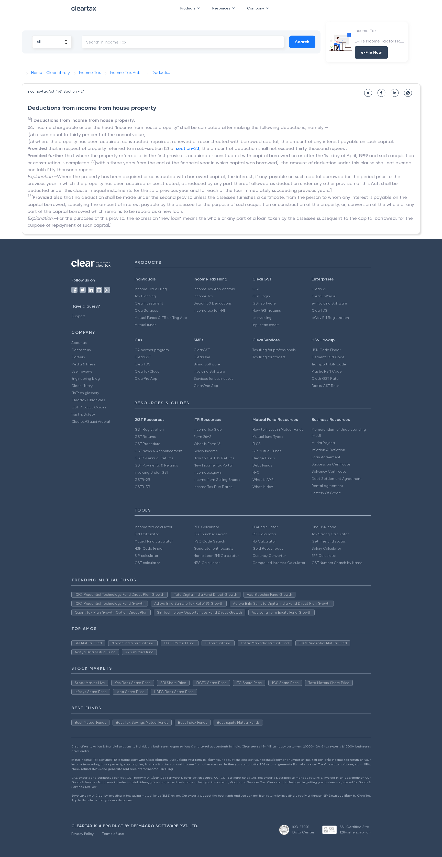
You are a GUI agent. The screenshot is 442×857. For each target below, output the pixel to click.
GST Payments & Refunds (156, 465)
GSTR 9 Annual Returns (154, 458)
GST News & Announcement (159, 451)
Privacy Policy (82, 834)
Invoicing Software (209, 371)
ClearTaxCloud (147, 371)
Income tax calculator (153, 527)
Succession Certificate (331, 464)
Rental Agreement (327, 486)
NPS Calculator (206, 563)
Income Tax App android (214, 289)
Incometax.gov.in (208, 472)
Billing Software (207, 364)
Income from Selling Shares (217, 480)
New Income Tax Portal (213, 465)
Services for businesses (213, 378)
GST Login (261, 296)
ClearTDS (319, 310)
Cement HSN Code (328, 357)
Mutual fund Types (267, 437)
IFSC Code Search (209, 541)
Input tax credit (265, 325)
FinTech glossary (85, 393)
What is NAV (262, 487)
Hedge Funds (263, 458)
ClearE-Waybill (324, 296)
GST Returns (145, 437)
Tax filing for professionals (274, 350)
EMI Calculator (147, 534)
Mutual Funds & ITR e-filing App (161, 318)
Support (78, 316)
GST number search (210, 534)
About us (79, 343)
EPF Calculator (324, 556)
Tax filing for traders (268, 357)
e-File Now (371, 52)
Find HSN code (324, 527)
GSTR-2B (142, 480)
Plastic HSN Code (327, 371)
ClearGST (320, 289)
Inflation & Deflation (328, 450)
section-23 (187, 148)
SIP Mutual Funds (266, 451)
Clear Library (82, 386)
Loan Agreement (326, 457)
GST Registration (149, 429)
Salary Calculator (326, 548)
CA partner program (152, 350)
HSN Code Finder (326, 350)
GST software (264, 303)
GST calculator (147, 563)
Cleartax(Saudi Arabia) (90, 421)
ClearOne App (206, 386)
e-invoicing (261, 318)
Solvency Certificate (329, 471)
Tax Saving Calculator (330, 534)
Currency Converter (269, 556)
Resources (221, 8)
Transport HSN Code (329, 364)
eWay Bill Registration (330, 318)
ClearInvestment (149, 303)
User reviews (82, 371)
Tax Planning (145, 296)
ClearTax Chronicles (88, 400)
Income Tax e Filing (151, 289)
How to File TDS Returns (214, 458)
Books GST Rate (325, 386)
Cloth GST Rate (325, 378)
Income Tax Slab (208, 429)
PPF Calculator (206, 527)
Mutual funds (145, 325)
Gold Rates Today (267, 548)
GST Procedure (147, 444)
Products (187, 8)
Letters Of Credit (326, 493)
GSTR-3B (142, 487)
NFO (256, 472)
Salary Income (206, 451)
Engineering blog (85, 378)
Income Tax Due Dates (213, 487)
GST (256, 289)
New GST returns (266, 310)
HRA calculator (265, 527)
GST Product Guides (88, 407)
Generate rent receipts (214, 548)
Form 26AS (203, 437)
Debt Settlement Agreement (337, 478)
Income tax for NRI (209, 310)
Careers (78, 357)
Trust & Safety (83, 414)
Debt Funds (262, 465)
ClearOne (202, 357)
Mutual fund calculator (154, 541)
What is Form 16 (207, 444)
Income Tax (203, 296)
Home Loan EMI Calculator (216, 556)
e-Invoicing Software (329, 303)
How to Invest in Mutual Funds (277, 429)
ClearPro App (146, 378)
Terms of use (113, 834)
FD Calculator (264, 541)
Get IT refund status (329, 541)
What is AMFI (263, 480)
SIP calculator (146, 556)
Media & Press (83, 364)
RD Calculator (264, 534)
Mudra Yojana (323, 443)
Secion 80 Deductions (213, 303)
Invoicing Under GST (152, 472)
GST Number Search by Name (337, 563)
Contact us (81, 350)
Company (255, 8)
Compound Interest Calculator (278, 563)
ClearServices (146, 310)
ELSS (256, 444)
